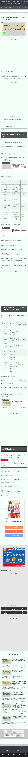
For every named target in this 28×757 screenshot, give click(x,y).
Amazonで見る (14, 527)
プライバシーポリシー (20, 750)
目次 (12, 116)
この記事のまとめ (8, 126)
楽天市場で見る (14, 531)
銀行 (4, 570)
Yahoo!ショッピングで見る (14, 535)
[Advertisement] (14, 54)
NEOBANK (9, 570)
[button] (22, 612)
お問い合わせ (7, 750)
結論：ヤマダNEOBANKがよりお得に (12, 119)
